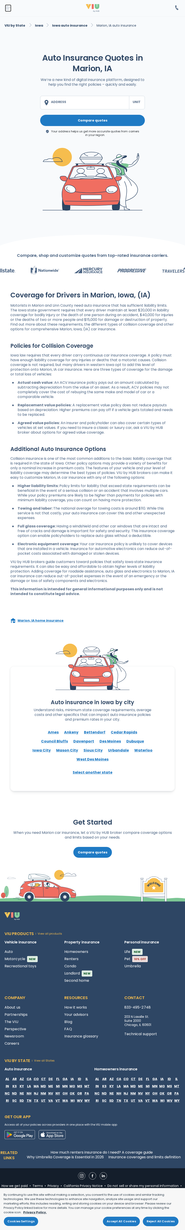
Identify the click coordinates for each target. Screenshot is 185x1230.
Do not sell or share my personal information (143, 1186)
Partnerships (16, 1014)
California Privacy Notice (83, 1186)
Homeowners (76, 951)
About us (12, 1007)
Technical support (140, 1034)
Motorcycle (20, 958)
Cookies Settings (21, 1221)
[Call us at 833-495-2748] (177, 8)
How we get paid (15, 1186)
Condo (70, 966)
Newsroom (14, 1036)
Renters (71, 958)
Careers (12, 1043)
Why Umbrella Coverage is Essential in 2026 (65, 1157)
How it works (75, 1007)
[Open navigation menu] (8, 8)
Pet (135, 958)
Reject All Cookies (161, 1221)
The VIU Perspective (15, 1025)
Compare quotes (92, 120)
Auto (9, 951)
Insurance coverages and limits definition (144, 1157)
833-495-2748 (137, 1007)
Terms (37, 1186)
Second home (76, 980)
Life (132, 951)
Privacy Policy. (35, 1212)
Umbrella (132, 966)
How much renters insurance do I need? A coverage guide (102, 1152)
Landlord (77, 973)
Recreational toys (20, 966)
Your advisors (76, 1014)
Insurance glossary (81, 1036)
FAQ (68, 1029)
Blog (68, 1021)
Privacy (53, 1186)
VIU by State (15, 25)
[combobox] (84, 102)
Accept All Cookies (121, 1221)
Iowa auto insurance (70, 25)
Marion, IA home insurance (41, 620)
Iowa (39, 25)
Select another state (92, 772)
